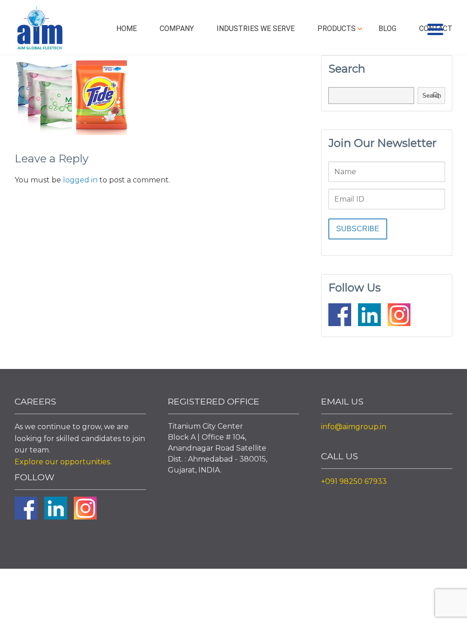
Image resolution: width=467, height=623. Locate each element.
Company (177, 28)
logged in (80, 180)
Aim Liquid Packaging (40, 30)
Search (431, 95)
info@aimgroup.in (353, 426)
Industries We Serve (256, 28)
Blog (387, 28)
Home (126, 28)
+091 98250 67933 (354, 481)
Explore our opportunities (62, 461)
